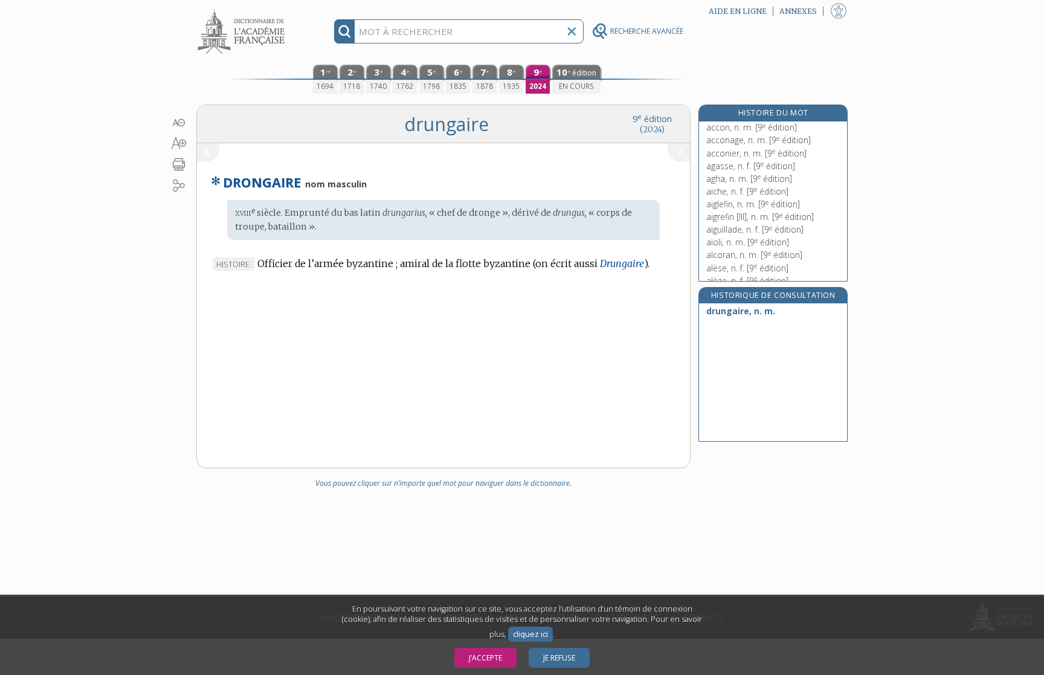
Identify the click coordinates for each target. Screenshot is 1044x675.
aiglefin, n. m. (753, 204)
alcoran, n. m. (754, 254)
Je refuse (559, 658)
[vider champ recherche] (571, 31)
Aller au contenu (242, 10)
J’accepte (485, 658)
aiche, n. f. (747, 191)
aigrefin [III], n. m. (760, 216)
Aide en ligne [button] (738, 11)
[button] (179, 122)
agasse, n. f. (750, 166)
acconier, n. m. (756, 153)
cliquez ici (530, 634)
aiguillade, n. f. (755, 229)
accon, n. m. (751, 127)
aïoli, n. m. (747, 242)
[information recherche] (344, 31)
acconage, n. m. (758, 140)
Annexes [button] (798, 11)
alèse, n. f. (747, 268)
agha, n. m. (749, 178)
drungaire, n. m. (740, 311)
